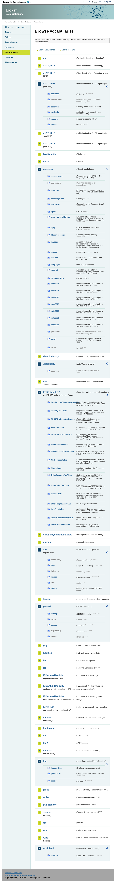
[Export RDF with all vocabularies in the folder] (107, 87)
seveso (47, 812)
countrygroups (57, 199)
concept (54, 613)
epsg (53, 227)
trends (54, 124)
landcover (48, 728)
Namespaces (11, 62)
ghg (45, 645)
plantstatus (56, 773)
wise (45, 838)
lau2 (45, 743)
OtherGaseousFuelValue (61, 475)
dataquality (49, 364)
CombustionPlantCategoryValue (63, 402)
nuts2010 (55, 297)
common (48, 169)
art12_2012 (49, 65)
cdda (46, 161)
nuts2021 (55, 318)
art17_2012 (49, 133)
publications (50, 805)
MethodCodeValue (59, 460)
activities (55, 94)
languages (55, 265)
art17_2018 (49, 143)
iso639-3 (54, 252)
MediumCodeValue (59, 444)
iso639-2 (54, 242)
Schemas (9, 47)
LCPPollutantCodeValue (61, 434)
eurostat (47, 542)
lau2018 (47, 750)
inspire (47, 717)
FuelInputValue (57, 428)
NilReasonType (57, 278)
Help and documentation (16, 27)
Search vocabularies (47, 50)
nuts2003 (55, 284)
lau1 (45, 735)
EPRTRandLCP (51, 392)
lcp (45, 761)
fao (45, 549)
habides (47, 653)
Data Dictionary (26, 22)
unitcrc (54, 588)
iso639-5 (54, 258)
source (54, 625)
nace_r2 (54, 270)
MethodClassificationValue (62, 451)
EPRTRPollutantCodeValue (63, 419)
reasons (54, 119)
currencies (55, 204)
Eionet (16, 22)
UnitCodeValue (57, 509)
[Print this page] (93, 2)
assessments (56, 176)
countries (55, 107)
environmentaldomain (60, 217)
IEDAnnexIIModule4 (54, 696)
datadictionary (51, 356)
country (54, 855)
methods (55, 112)
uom (45, 830)
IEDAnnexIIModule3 (54, 686)
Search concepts (68, 50)
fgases (47, 599)
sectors (54, 781)
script (53, 339)
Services (9, 57)
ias (44, 660)
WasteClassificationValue (62, 518)
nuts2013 (55, 304)
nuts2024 (55, 325)
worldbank (49, 848)
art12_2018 (49, 73)
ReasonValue (56, 494)
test (45, 823)
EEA (17, 2)
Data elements (11, 42)
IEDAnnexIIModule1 (54, 675)
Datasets (9, 32)
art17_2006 (49, 83)
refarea (54, 577)
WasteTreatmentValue (60, 525)
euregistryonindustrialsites (57, 534)
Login (88, 2)
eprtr (45, 381)
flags (53, 565)
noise (46, 797)
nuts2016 (55, 311)
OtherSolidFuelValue (60, 485)
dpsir (53, 212)
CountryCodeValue (59, 411)
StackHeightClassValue (61, 504)
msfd (46, 790)
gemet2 (47, 606)
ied (45, 668)
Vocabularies (11, 52)
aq (44, 58)
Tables (8, 37)
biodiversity (49, 154)
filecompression (58, 235)
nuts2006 (55, 291)
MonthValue (56, 468)
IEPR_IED (48, 707)
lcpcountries (56, 768)
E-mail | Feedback (13, 872)
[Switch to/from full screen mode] (96, 2)
